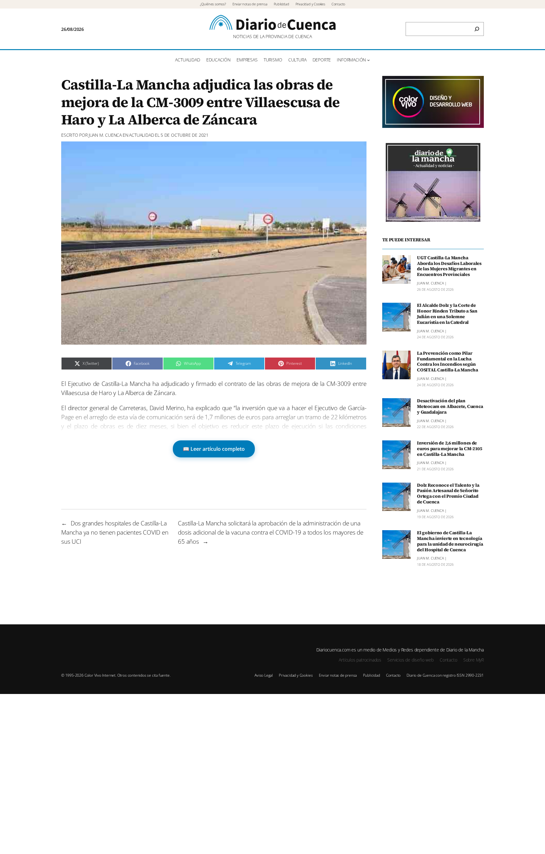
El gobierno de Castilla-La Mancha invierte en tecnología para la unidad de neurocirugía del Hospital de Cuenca (450, 541)
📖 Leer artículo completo (214, 448)
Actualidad (141, 135)
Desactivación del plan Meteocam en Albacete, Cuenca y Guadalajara (450, 406)
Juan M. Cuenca (105, 135)
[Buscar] (477, 29)
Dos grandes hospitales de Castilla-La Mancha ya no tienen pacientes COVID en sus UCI (114, 532)
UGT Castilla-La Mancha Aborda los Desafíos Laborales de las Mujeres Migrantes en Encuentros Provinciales (449, 266)
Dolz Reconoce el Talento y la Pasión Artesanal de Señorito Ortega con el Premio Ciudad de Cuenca (448, 494)
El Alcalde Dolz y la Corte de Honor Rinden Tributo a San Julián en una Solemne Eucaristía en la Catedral (447, 314)
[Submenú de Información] (368, 60)
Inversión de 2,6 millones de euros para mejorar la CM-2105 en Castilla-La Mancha (449, 448)
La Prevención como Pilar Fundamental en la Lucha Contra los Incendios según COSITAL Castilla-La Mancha (447, 362)
